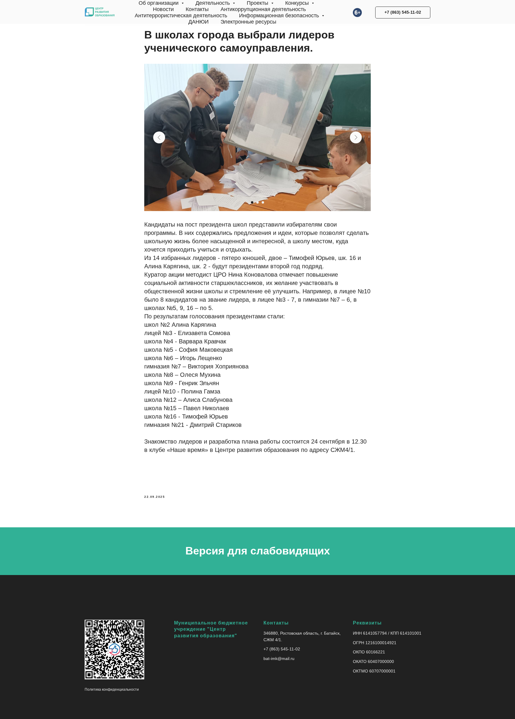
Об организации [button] (159, 3)
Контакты (197, 9)
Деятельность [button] (213, 3)
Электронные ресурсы (248, 22)
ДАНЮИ (198, 22)
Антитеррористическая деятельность (181, 15)
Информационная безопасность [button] (279, 15)
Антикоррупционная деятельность (263, 9)
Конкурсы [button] (297, 3)
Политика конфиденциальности (112, 689)
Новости (163, 9)
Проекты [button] (258, 3)
